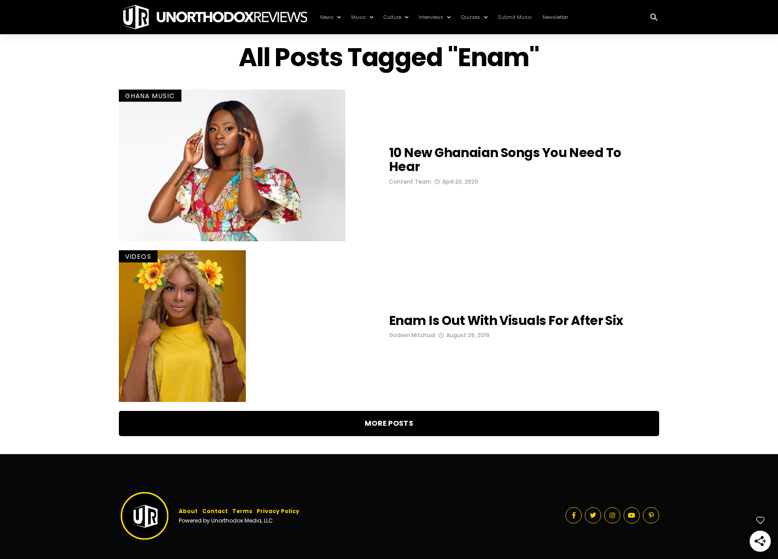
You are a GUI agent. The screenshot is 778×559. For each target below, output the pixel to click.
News (327, 17)
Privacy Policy (278, 511)
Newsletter (555, 17)
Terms (242, 511)
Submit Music (515, 17)
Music (358, 17)
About (188, 511)
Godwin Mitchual (412, 335)
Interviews (431, 17)
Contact (215, 511)
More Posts (389, 423)
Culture (392, 17)
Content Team (410, 181)
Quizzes (470, 17)
